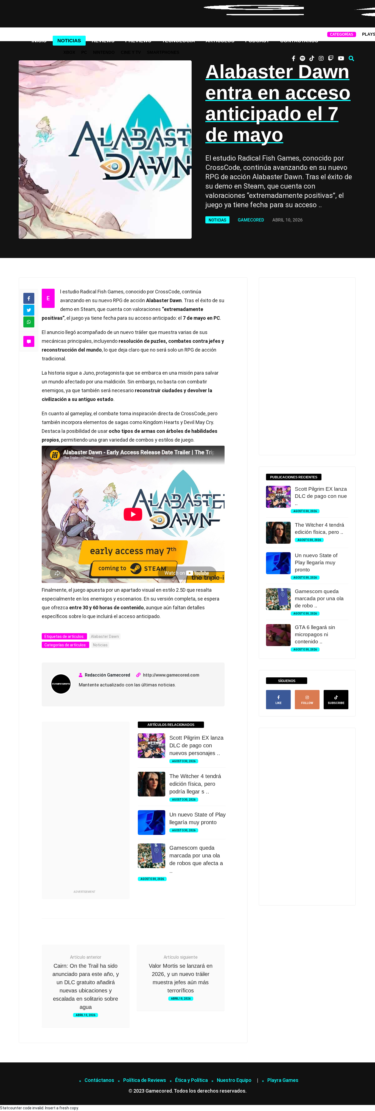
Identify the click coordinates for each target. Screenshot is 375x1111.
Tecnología (178, 40)
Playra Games (282, 1080)
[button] (351, 58)
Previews (138, 40)
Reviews (103, 40)
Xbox (69, 52)
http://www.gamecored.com (171, 675)
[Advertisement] (84, 806)
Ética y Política (191, 1080)
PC (84, 52)
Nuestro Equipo (234, 1080)
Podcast (257, 40)
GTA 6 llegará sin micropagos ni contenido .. (315, 634)
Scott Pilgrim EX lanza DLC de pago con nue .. (321, 496)
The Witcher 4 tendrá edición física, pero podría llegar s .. (195, 784)
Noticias (69, 40)
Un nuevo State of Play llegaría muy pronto (316, 562)
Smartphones (163, 52)
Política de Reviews (144, 1080)
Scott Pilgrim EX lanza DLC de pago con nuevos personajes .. (196, 745)
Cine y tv (131, 52)
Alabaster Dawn (105, 636)
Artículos (220, 40)
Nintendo (104, 52)
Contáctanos (299, 40)
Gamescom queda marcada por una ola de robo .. (319, 598)
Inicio (39, 40)
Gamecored (251, 220)
